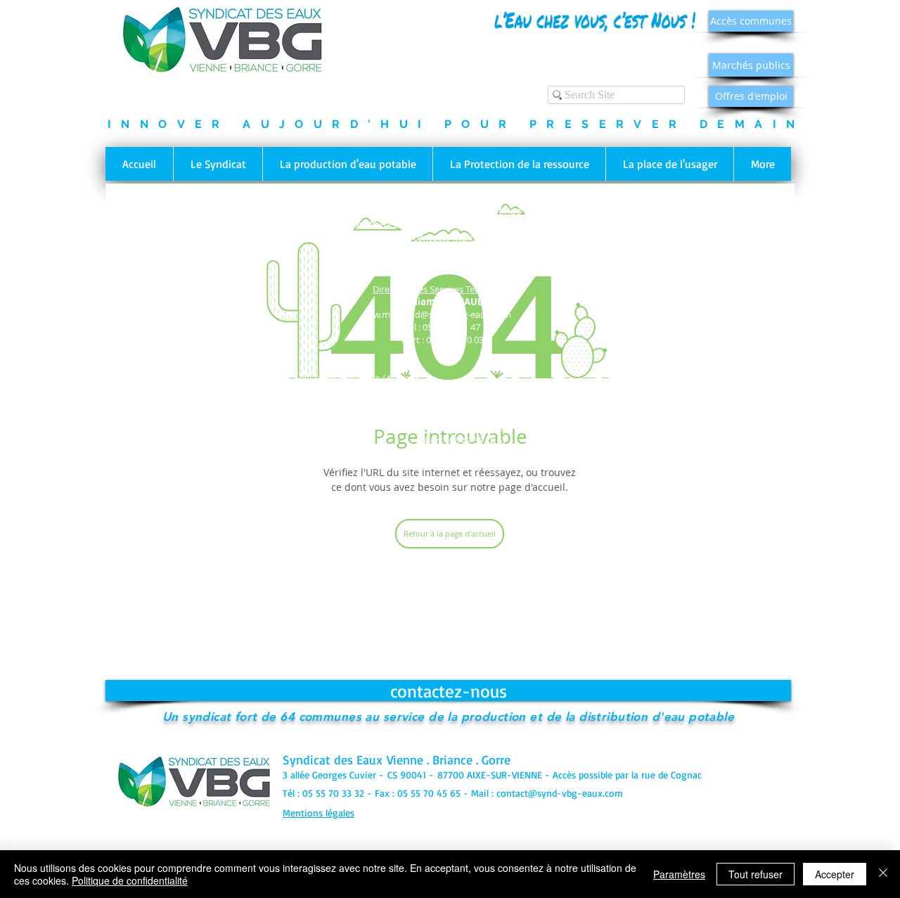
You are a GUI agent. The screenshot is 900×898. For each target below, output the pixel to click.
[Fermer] (883, 874)
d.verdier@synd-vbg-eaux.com (274, 415)
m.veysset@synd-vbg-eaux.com (465, 415)
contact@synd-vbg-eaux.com (559, 793)
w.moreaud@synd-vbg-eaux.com (442, 314)
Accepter (834, 874)
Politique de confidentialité (130, 880)
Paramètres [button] (679, 874)
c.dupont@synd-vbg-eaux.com (607, 405)
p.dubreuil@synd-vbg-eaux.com (448, 464)
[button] (217, 164)
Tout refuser (755, 874)
